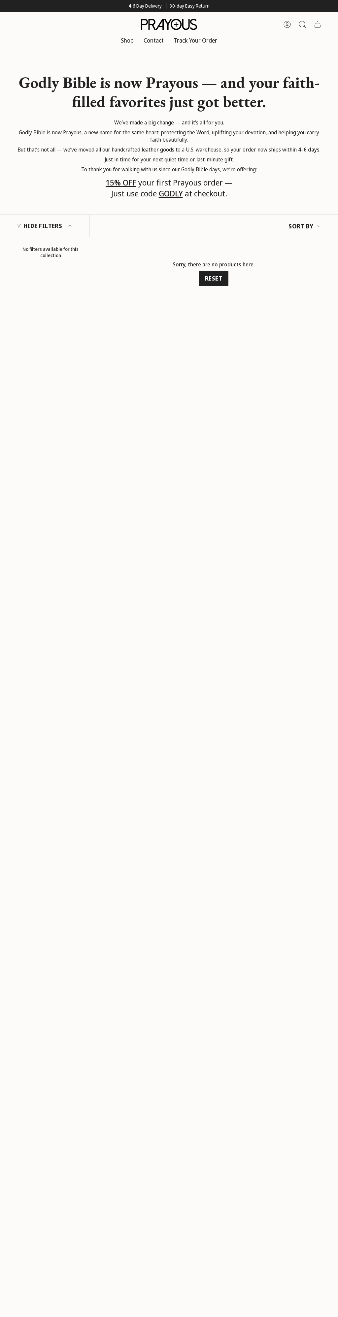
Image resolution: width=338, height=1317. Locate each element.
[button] (127, 41)
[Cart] (317, 24)
